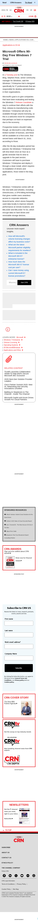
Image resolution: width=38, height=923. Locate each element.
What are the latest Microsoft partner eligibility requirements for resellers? (19, 247)
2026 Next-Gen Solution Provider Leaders (18, 380)
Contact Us (6, 857)
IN (7, 10)
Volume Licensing (11, 342)
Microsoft (20, 337)
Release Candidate (24, 102)
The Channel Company (11, 868)
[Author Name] (8, 303)
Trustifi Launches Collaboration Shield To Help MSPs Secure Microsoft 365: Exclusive (17, 374)
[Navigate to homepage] (19, 12)
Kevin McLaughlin (11, 63)
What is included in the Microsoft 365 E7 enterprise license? (17, 256)
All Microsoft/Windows (12, 347)
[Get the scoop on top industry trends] (12, 741)
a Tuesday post (11, 75)
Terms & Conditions (8, 884)
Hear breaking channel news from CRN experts (18, 749)
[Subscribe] (24, 824)
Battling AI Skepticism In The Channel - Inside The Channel (17, 393)
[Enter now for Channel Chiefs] (11, 567)
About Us (5, 852)
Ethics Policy (7, 863)
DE (27, 10)
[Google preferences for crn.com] (10, 69)
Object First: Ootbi (11, 531)
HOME (5, 40)
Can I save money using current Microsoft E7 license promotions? (18, 273)
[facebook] (4, 875)
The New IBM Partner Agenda (10, 702)
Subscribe (8, 818)
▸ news (11, 40)
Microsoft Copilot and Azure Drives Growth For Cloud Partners (18, 399)
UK (31, 10)
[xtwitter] (16, 875)
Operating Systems (11, 345)
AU (11, 10)
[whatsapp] (33, 875)
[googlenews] (27, 875)
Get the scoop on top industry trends (17, 732)
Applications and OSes (12, 350)
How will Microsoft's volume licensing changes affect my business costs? (19, 239)
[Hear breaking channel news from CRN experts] (12, 760)
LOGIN (31, 16)
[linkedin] (10, 875)
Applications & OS (10, 45)
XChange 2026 (29, 21)
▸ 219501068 (33, 40)
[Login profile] (35, 16)
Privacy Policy (21, 884)
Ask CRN (24, 282)
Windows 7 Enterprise (12, 340)
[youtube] (21, 875)
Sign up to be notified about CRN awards (16, 552)
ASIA (3, 10)
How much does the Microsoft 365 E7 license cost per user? (18, 265)
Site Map (16, 889)
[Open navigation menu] (3, 16)
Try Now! (28, 3)
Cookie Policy (6, 889)
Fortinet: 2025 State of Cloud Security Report (19, 521)
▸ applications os (21, 40)
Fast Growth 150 (18, 21)
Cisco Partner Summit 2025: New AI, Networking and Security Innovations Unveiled (18, 387)
